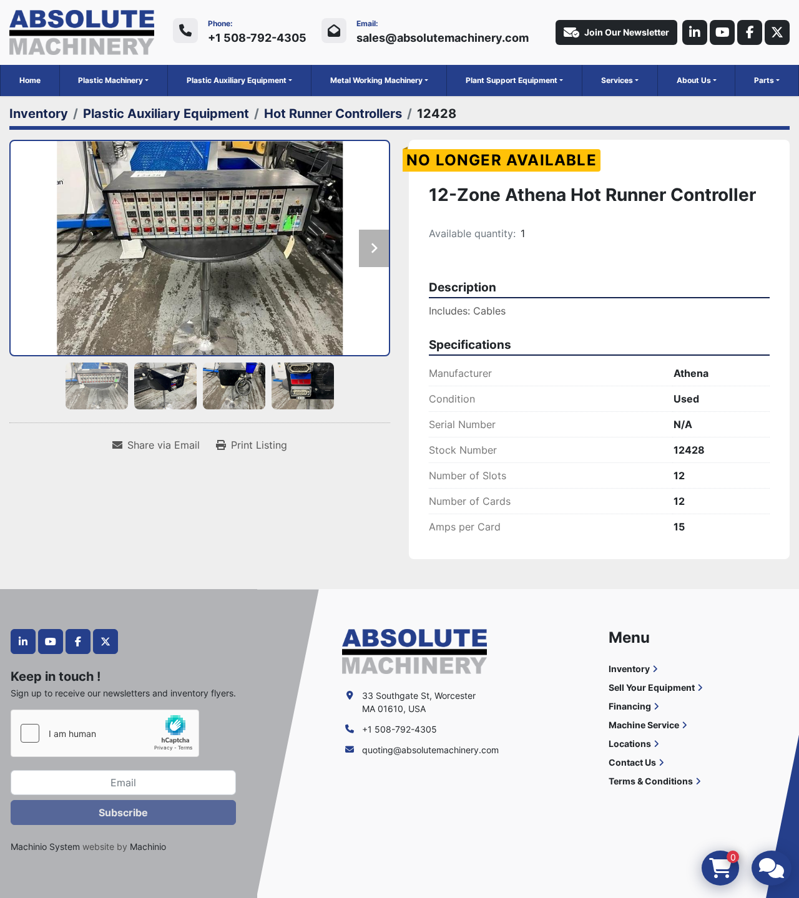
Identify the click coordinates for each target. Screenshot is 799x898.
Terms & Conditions (651, 781)
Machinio (148, 846)
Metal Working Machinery (376, 80)
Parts (764, 80)
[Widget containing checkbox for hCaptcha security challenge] (105, 733)
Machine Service (644, 725)
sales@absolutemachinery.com (442, 37)
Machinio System (45, 846)
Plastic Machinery (110, 80)
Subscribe (123, 812)
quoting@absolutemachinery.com (430, 749)
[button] (113, 80)
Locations (630, 743)
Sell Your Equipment (652, 687)
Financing (630, 706)
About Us (694, 80)
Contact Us (632, 762)
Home (30, 80)
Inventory (629, 668)
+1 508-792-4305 (257, 37)
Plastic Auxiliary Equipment (237, 80)
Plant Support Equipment (511, 80)
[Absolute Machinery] (414, 650)
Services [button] (617, 80)
